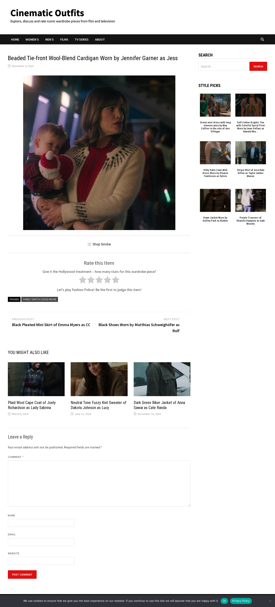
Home (15, 39)
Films (64, 39)
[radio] (82, 281)
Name (11, 515)
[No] (270, 601)
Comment (16, 457)
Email (12, 534)
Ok (224, 600)
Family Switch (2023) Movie (39, 299)
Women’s (32, 39)
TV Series (82, 39)
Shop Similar (102, 244)
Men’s (49, 39)
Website (14, 553)
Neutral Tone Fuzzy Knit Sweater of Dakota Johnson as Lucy (98, 405)
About (100, 39)
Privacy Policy (241, 600)
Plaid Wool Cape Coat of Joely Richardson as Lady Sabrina (32, 405)
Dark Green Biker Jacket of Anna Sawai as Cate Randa (159, 405)
